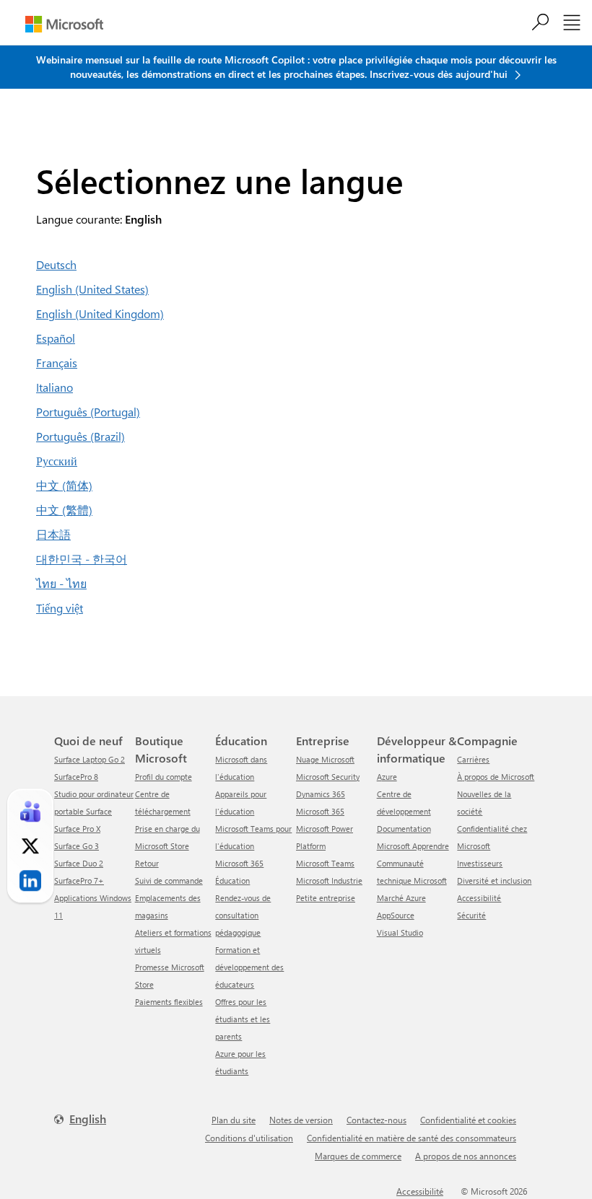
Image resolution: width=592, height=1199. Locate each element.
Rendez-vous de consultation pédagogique (243, 915)
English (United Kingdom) (100, 313)
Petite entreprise (325, 897)
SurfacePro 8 (76, 776)
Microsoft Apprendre (413, 845)
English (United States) (92, 289)
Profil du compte (163, 776)
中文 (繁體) (64, 509)
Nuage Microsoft (325, 759)
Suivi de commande (169, 880)
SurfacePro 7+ (79, 880)
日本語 (53, 534)
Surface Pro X (77, 828)
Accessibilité (479, 897)
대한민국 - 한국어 (81, 558)
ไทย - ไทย (61, 583)
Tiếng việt (59, 607)
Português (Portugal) (88, 411)
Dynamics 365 (320, 794)
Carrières (473, 759)
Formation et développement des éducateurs (249, 967)
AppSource (395, 915)
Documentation (404, 828)
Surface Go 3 (76, 845)
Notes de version (301, 1119)
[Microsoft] (64, 24)
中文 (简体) (64, 485)
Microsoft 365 (320, 811)
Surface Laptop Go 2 (89, 759)
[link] (30, 811)
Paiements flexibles (169, 1001)
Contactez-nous (376, 1119)
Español (55, 338)
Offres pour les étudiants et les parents (242, 1019)
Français (56, 362)
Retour (147, 863)
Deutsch (56, 264)
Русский (56, 460)
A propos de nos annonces (465, 1155)
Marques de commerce (358, 1155)
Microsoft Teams (325, 863)
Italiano (54, 387)
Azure (387, 776)
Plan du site (234, 1119)
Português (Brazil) (80, 436)
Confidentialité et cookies (468, 1119)
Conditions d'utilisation (249, 1137)
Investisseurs (479, 863)
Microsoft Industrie (329, 880)
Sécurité (471, 915)
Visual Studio (400, 932)
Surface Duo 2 (78, 863)
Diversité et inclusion (494, 880)
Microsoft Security (328, 776)
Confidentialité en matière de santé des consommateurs (411, 1137)
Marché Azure (401, 897)
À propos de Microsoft (495, 776)
